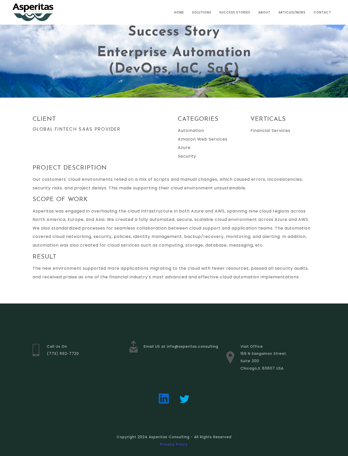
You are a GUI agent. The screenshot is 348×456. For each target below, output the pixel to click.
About (264, 12)
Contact (322, 12)
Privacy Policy (174, 444)
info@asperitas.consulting (192, 346)
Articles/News (291, 12)
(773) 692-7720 (63, 353)
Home (179, 12)
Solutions (201, 12)
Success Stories (234, 12)
